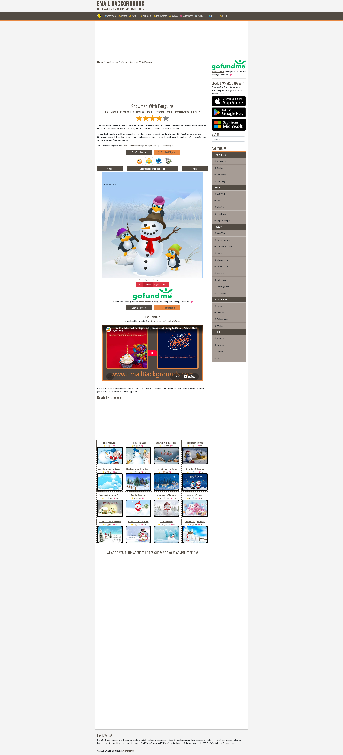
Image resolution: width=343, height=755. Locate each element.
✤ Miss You (219, 207)
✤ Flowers (219, 345)
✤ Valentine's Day (222, 239)
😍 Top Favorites (160, 16)
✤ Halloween (220, 280)
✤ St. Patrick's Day (223, 246)
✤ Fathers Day (221, 266)
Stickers (154, 145)
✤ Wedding (219, 181)
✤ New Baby (220, 174)
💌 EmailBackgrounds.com (157, 280)
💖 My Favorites (186, 16)
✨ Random (173, 16)
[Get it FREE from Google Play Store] (229, 112)
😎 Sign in (223, 16)
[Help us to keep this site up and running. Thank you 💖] (229, 64)
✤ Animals (219, 338)
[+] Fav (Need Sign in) (166, 152)
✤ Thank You (220, 214)
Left (139, 284)
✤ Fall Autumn (221, 319)
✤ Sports (218, 358)
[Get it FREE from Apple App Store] (229, 101)
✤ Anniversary (221, 161)
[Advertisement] (197, 6)
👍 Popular (133, 16)
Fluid (165, 284)
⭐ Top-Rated (146, 16)
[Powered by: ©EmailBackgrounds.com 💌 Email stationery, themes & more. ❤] (152, 176)
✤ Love (217, 200)
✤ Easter (218, 253)
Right (156, 284)
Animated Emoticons (132, 145)
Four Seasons (112, 61)
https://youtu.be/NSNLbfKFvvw (165, 321)
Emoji (146, 145)
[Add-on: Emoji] (149, 160)
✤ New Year (219, 233)
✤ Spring (218, 305)
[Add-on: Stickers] (159, 160)
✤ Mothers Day (221, 260)
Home (100, 61)
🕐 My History (200, 16)
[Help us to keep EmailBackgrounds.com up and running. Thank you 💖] (152, 294)
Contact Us (128, 750)
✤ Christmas (220, 293)
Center (148, 284)
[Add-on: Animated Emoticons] (139, 160)
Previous (110, 168)
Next (195, 168)
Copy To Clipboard (139, 152)
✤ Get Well (219, 193)
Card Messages (166, 145)
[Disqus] (152, 588)
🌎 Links (212, 16)
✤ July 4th (219, 273)
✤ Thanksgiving (221, 286)
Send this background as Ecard (152, 168)
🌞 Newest (122, 16)
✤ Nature (218, 351)
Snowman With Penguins (141, 61)
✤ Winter (218, 326)
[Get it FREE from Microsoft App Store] (229, 124)
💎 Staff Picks (110, 16)
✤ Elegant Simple (222, 220)
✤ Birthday (219, 168)
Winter (124, 61)
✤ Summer (219, 312)
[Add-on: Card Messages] (168, 160)
